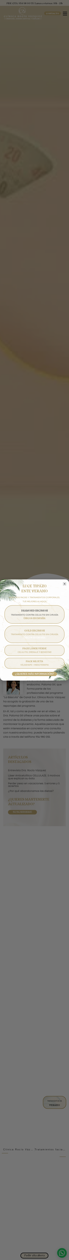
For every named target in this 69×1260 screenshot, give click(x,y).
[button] (64, 584)
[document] (34, 630)
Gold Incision (34, 634)
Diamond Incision (34, 614)
